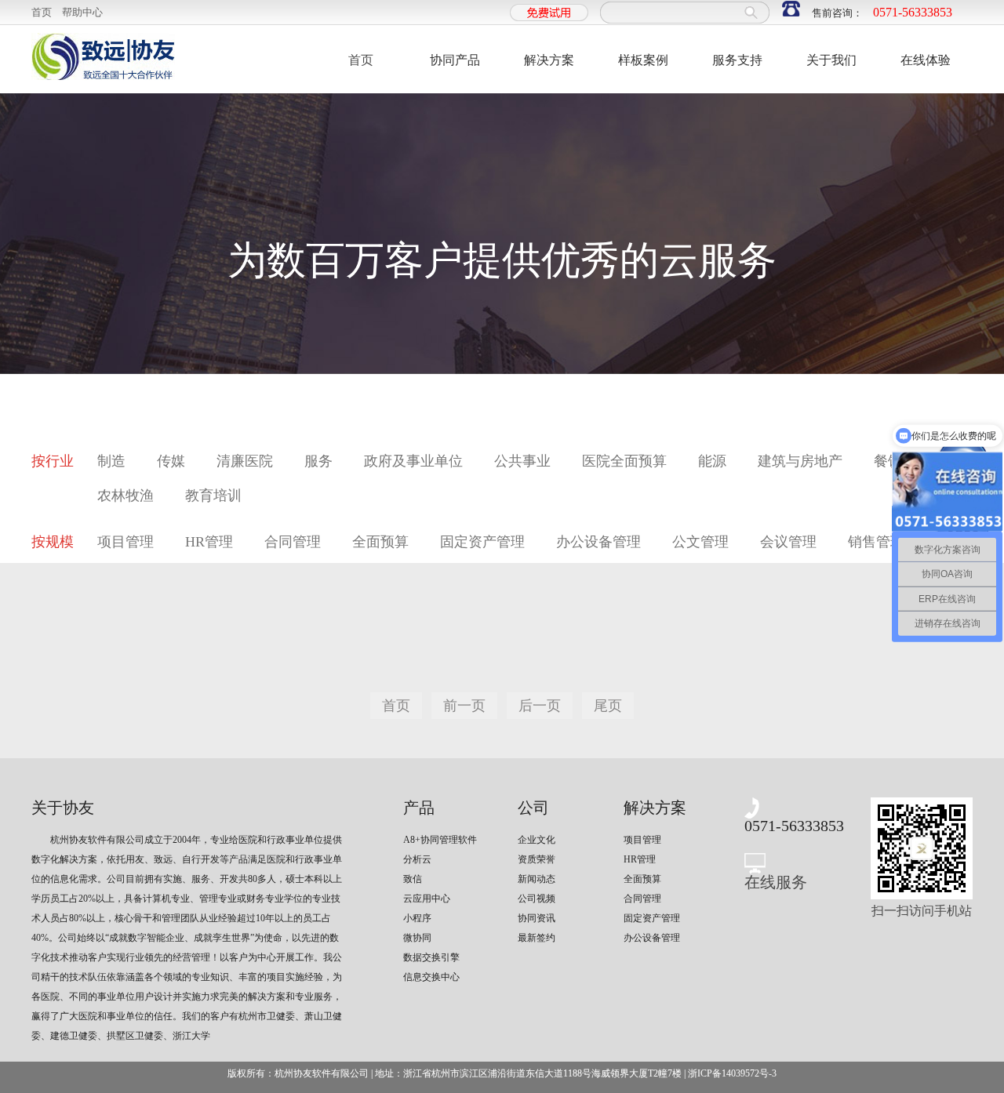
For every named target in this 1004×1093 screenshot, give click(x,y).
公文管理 (700, 542)
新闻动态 (536, 878)
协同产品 (455, 60)
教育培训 (213, 495)
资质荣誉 (536, 859)
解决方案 (549, 60)
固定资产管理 (482, 542)
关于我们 (831, 60)
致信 (412, 878)
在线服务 (775, 882)
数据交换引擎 (431, 957)
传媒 (171, 461)
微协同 (417, 937)
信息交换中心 (431, 976)
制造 (111, 461)
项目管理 (125, 542)
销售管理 (876, 542)
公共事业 (522, 461)
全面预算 (380, 542)
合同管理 (292, 542)
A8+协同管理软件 (439, 839)
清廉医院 (244, 461)
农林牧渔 (125, 495)
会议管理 (788, 542)
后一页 (539, 706)
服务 (318, 461)
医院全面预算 (624, 461)
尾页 (608, 706)
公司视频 (536, 898)
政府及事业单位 (413, 461)
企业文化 (536, 839)
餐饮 (888, 461)
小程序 (417, 918)
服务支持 (737, 60)
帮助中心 (82, 12)
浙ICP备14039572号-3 (732, 1073)
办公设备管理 (598, 542)
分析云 (417, 859)
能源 (712, 461)
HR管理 (209, 542)
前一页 (464, 706)
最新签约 (536, 937)
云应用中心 (426, 898)
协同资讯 (536, 918)
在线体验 (925, 60)
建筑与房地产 (800, 461)
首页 (41, 12)
